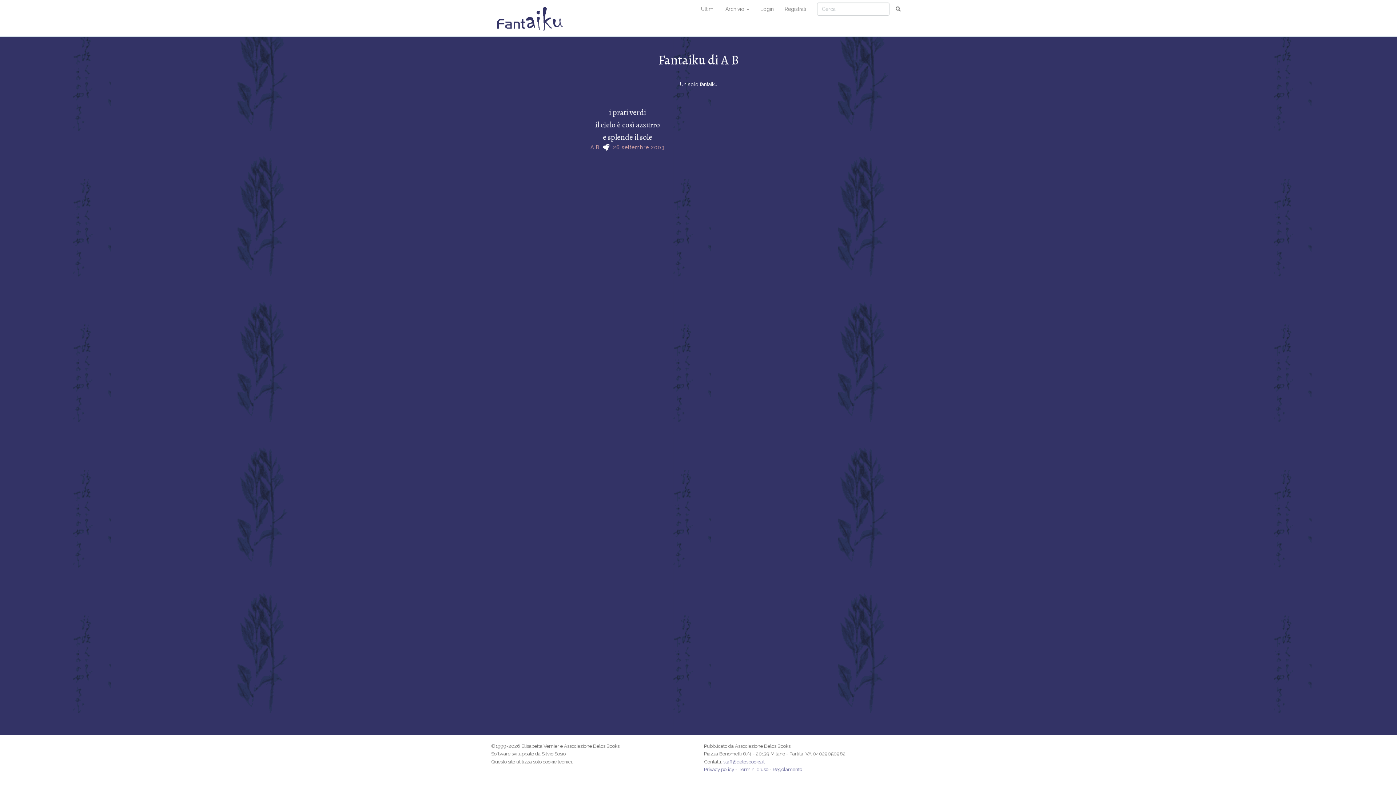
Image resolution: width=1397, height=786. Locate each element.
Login (767, 9)
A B (595, 147)
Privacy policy (719, 769)
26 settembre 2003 (639, 147)
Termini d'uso (753, 769)
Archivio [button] (735, 9)
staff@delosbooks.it (744, 762)
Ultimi (708, 9)
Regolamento (787, 769)
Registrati (795, 9)
